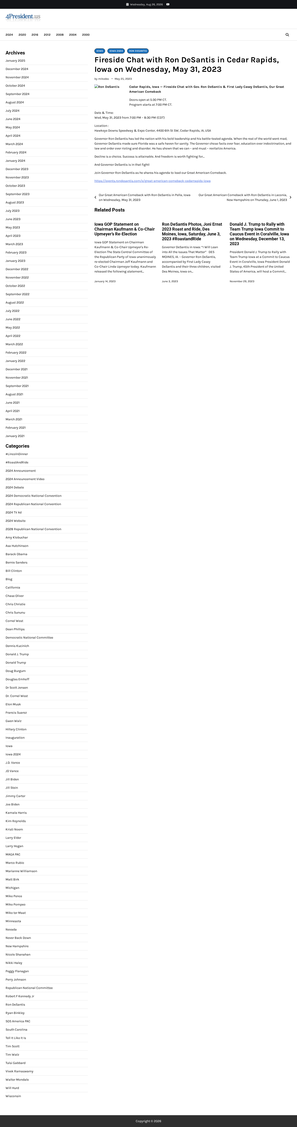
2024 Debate (15, 487)
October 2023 (15, 186)
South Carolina (16, 1030)
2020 (22, 34)
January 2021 (15, 436)
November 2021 (17, 378)
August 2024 (15, 102)
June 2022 (13, 319)
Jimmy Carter (15, 796)
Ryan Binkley (15, 1013)
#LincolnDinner (17, 454)
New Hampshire (17, 946)
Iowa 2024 (116, 51)
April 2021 (13, 411)
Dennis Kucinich (17, 646)
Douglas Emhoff (17, 679)
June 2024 (13, 119)
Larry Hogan (14, 846)
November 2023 (17, 177)
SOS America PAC (18, 1021)
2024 (9, 34)
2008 (60, 34)
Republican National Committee (29, 988)
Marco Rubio (15, 863)
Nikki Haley (14, 963)
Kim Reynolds (16, 821)
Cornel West (14, 621)
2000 (86, 34)
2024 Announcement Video (25, 479)
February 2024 (16, 152)
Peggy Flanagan (17, 971)
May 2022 (13, 327)
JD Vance (12, 771)
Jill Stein (12, 788)
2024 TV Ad (14, 512)
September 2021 (17, 386)
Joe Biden (12, 804)
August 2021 (14, 394)
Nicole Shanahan (18, 954)
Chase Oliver (15, 596)
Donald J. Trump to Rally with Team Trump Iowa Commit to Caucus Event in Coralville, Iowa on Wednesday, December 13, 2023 (259, 234)
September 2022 (17, 294)
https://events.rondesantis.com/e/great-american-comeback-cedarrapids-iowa (152, 181)
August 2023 (15, 202)
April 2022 (13, 336)
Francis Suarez (16, 713)
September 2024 (17, 94)
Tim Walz (12, 1055)
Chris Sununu (15, 612)
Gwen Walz (14, 721)
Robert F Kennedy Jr (20, 996)
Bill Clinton (14, 571)
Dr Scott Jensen (17, 688)
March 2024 (14, 144)
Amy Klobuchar (17, 537)
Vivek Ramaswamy (19, 1071)
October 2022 (15, 286)
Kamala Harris (16, 813)
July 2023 (12, 211)
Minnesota (13, 921)
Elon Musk (13, 704)
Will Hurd (12, 1088)
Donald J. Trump (17, 654)
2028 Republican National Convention (33, 529)
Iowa (100, 51)
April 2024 (13, 136)
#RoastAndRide (17, 462)
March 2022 (14, 344)
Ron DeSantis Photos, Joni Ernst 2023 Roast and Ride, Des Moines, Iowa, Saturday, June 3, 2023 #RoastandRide (192, 231)
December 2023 (17, 169)
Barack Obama (16, 554)
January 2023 (15, 261)
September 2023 (17, 194)
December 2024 (17, 69)
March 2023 (14, 244)
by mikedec (101, 78)
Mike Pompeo (16, 904)
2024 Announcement (21, 471)
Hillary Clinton (16, 729)
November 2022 (17, 277)
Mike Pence (14, 896)
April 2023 (13, 236)
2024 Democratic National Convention (33, 496)
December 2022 (17, 269)
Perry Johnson (16, 979)
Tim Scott (12, 1046)
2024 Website (16, 521)
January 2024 (15, 161)
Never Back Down (18, 938)
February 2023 (16, 252)
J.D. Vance (13, 763)
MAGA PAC (13, 854)
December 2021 (17, 369)
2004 (73, 34)
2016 (35, 34)
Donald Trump (16, 663)
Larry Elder (13, 838)
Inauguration (15, 738)
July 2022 (12, 311)
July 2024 (12, 111)
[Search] (287, 35)
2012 (47, 34)
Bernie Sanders (16, 562)
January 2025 (15, 61)
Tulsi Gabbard (16, 1063)
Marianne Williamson (21, 871)
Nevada (11, 929)
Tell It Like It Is (16, 1038)
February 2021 (16, 428)
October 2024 (15, 86)
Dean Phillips (15, 629)
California (13, 587)
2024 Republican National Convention (33, 504)
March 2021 (14, 419)
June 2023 (13, 219)
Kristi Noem (14, 829)
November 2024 (17, 77)
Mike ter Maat (16, 913)
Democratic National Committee (29, 637)
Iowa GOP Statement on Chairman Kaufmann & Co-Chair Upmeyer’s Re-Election (124, 229)
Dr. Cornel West (17, 696)
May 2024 (13, 127)
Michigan (12, 888)
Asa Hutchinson (17, 546)
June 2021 (13, 403)
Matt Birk (12, 879)
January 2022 (15, 361)
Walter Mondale (17, 1080)
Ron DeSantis (138, 51)
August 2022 (15, 302)
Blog (9, 579)
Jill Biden (12, 779)
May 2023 (13, 227)
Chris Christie (15, 604)
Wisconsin (13, 1096)
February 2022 (16, 353)
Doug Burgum (16, 671)
